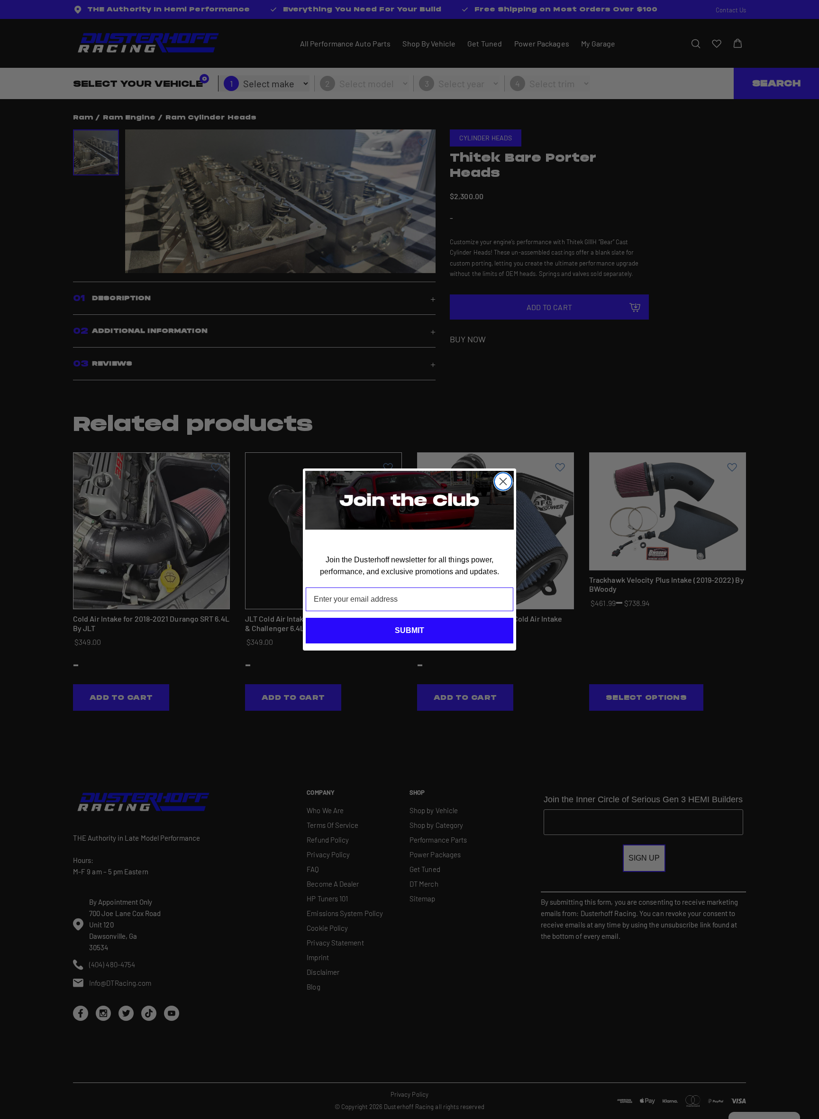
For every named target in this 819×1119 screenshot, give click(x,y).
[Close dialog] (503, 481)
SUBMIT (409, 630)
